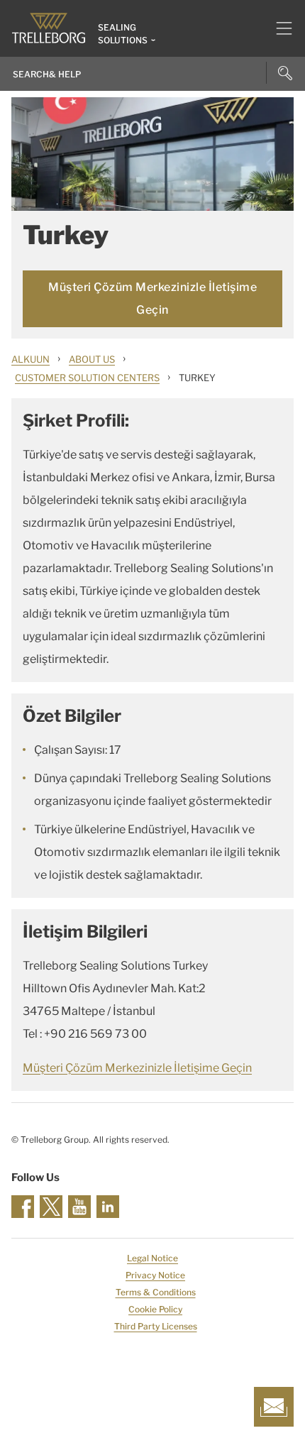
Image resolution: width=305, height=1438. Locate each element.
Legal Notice (152, 1258)
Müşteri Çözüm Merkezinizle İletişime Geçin (152, 298)
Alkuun (30, 359)
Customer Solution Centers (87, 377)
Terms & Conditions (156, 1292)
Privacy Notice (155, 1275)
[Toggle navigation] (278, 28)
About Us (92, 359)
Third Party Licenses (155, 1326)
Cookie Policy (155, 1309)
